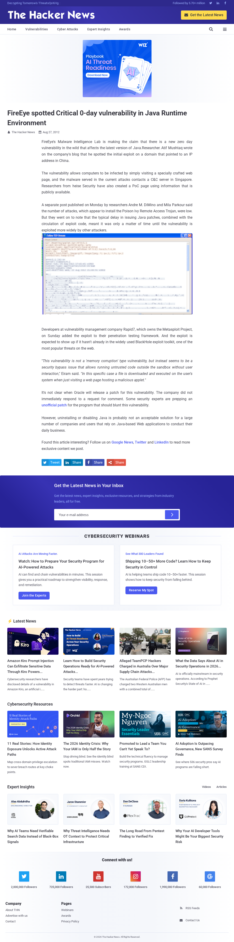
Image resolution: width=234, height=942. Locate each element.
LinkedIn (161, 442)
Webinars (67, 910)
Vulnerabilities (36, 29)
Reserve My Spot (141, 590)
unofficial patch (54, 405)
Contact (10, 921)
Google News (122, 442)
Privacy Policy (70, 921)
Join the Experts (34, 595)
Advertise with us (16, 915)
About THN (12, 910)
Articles (221, 787)
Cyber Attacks (67, 29)
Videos (206, 787)
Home (11, 29)
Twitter (140, 442)
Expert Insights (98, 29)
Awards (124, 29)
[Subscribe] (172, 514)
